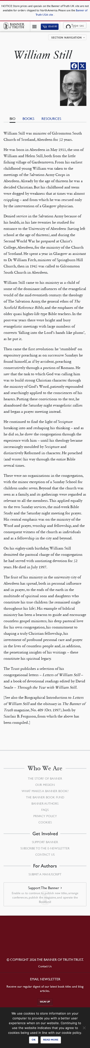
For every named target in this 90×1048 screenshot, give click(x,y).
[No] (84, 1027)
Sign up (45, 1001)
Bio (12, 118)
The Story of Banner (45, 778)
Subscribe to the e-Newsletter (45, 848)
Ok (34, 1039)
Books (28, 118)
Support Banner (45, 842)
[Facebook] (74, 66)
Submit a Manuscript (45, 874)
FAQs (45, 810)
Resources (51, 118)
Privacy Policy (45, 816)
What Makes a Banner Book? (45, 791)
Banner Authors (45, 803)
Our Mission (45, 785)
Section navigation (66, 37)
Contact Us (45, 854)
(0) (52, 26)
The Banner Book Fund (45, 797)
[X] (82, 66)
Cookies (45, 822)
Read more (50, 1039)
